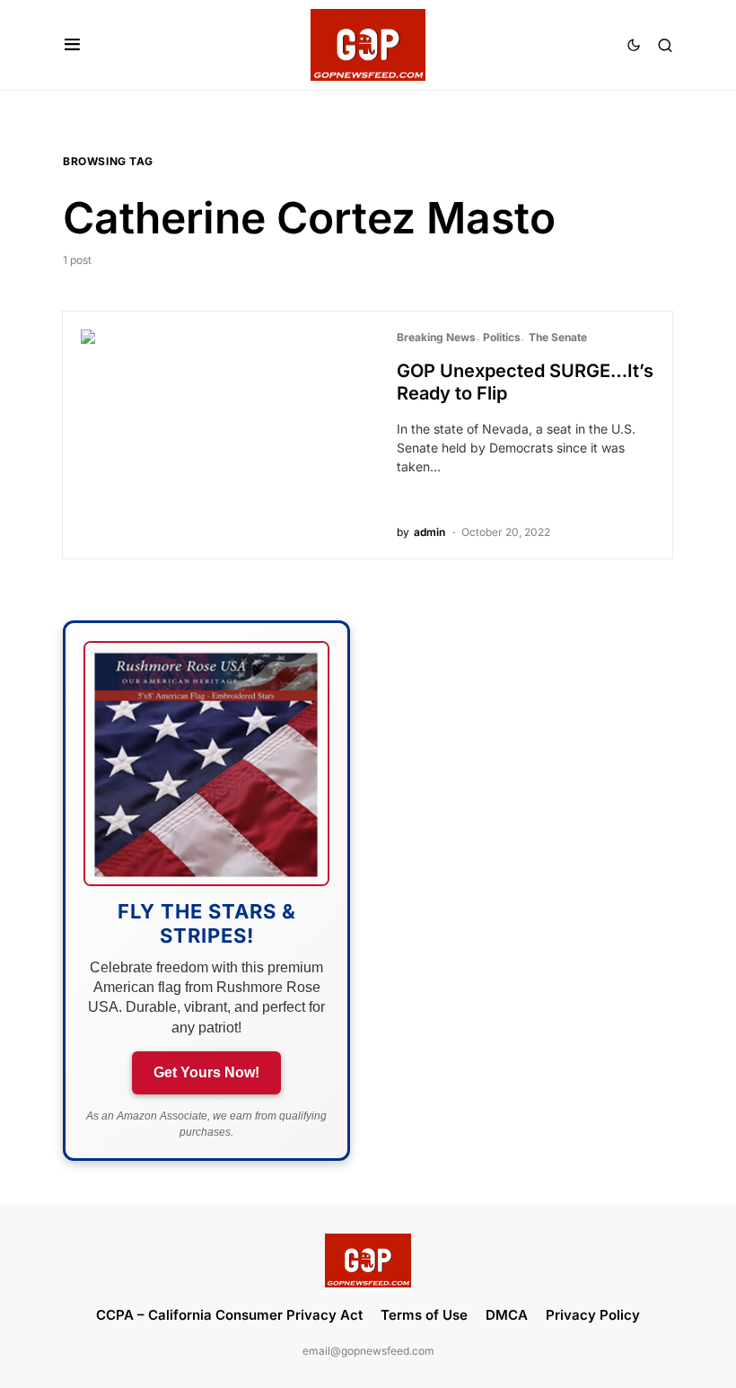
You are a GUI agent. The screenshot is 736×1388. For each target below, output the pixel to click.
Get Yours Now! (206, 1072)
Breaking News (436, 337)
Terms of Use (424, 1314)
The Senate (558, 337)
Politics (502, 337)
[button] (72, 45)
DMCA (507, 1314)
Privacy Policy (593, 1314)
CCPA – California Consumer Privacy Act (229, 1314)
